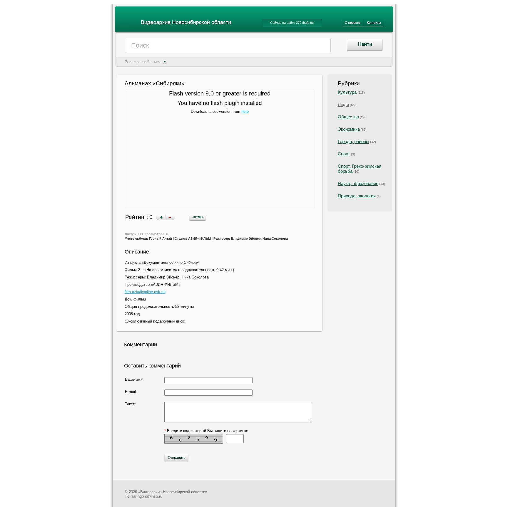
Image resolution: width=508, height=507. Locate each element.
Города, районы (353, 141)
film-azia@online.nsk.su (145, 292)
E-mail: (131, 392)
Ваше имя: (134, 379)
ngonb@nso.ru (150, 496)
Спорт (344, 153)
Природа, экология (357, 195)
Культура (347, 92)
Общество (348, 116)
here (245, 111)
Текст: (130, 404)
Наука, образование (358, 183)
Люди (343, 104)
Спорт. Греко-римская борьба (359, 169)
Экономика (349, 129)
